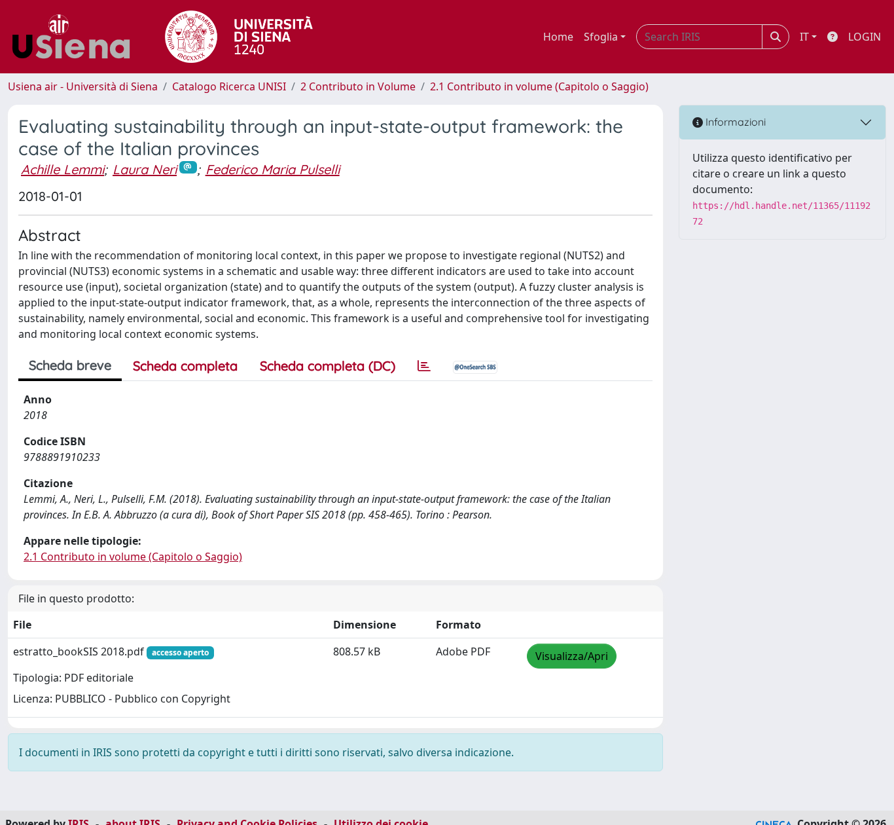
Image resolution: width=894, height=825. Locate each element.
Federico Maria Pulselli (273, 169)
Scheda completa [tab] (185, 366)
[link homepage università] (238, 36)
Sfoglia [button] (601, 36)
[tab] (424, 366)
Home (558, 36)
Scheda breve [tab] (70, 365)
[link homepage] (76, 36)
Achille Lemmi (62, 169)
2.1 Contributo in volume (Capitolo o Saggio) (539, 86)
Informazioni (734, 121)
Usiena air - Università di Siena (83, 86)
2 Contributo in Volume (358, 86)
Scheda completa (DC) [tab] (327, 366)
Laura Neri (145, 169)
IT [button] (804, 36)
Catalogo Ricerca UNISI (229, 86)
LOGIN (864, 36)
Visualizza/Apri (571, 656)
